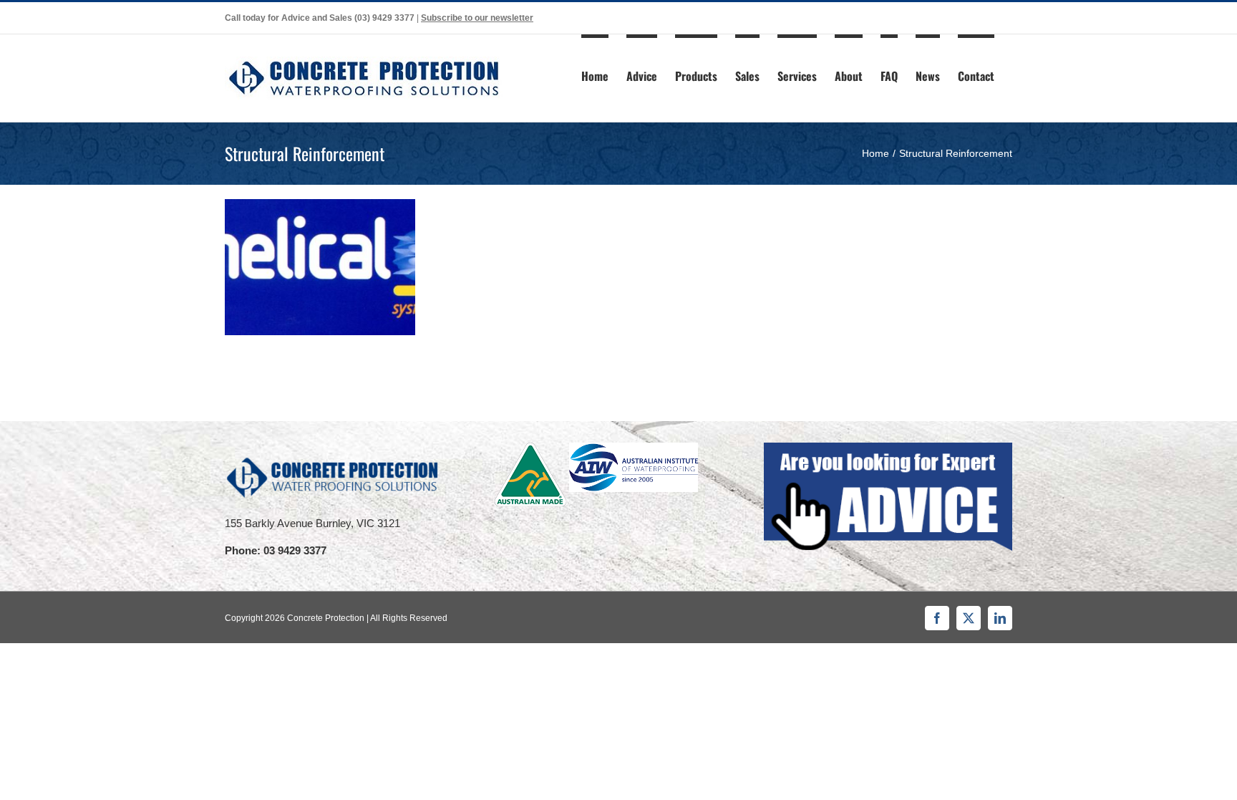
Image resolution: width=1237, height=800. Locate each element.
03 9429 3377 (294, 550)
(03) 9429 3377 (384, 18)
